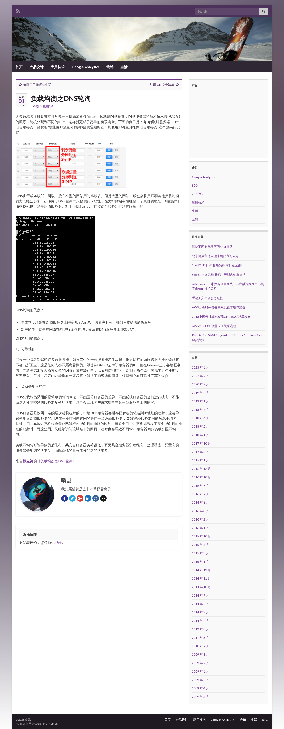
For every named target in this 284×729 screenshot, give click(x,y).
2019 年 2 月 (200, 393)
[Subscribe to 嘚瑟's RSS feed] (18, 10)
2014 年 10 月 (201, 587)
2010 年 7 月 (200, 646)
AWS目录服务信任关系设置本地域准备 (218, 307)
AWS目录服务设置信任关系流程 (214, 326)
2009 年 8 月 (200, 654)
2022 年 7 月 (200, 376)
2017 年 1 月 (200, 460)
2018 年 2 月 (200, 426)
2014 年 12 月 (201, 570)
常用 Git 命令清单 (162, 84)
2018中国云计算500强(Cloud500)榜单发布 (221, 316)
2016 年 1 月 (200, 528)
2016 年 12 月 (201, 469)
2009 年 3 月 (200, 697)
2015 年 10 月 (201, 536)
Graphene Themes (46, 723)
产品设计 (37, 67)
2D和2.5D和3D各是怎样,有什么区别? (217, 265)
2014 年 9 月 (200, 595)
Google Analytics (86, 67)
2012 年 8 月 (200, 629)
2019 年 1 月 (200, 401)
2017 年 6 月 (200, 452)
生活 (124, 67)
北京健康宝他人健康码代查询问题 (215, 256)
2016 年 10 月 (201, 477)
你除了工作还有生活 (37, 84)
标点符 (28, 461)
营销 (110, 67)
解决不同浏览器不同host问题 (212, 246)
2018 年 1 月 (200, 435)
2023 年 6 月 (200, 367)
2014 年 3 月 (200, 612)
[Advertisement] (229, 122)
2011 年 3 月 (200, 637)
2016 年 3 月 (200, 511)
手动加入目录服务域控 (207, 298)
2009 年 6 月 (200, 671)
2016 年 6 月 (200, 502)
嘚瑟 (36, 106)
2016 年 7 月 (200, 494)
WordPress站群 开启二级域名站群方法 (219, 274)
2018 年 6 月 (200, 418)
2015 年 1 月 (200, 561)
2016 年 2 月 (200, 519)
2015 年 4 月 (200, 545)
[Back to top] (274, 719)
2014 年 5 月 (200, 604)
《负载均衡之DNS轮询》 (56, 461)
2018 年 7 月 (200, 409)
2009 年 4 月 (200, 688)
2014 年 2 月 (200, 621)
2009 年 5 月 (200, 680)
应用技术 (58, 67)
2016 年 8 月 (200, 485)
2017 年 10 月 (201, 443)
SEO (138, 67)
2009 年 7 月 (200, 663)
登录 (58, 542)
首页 (19, 67)
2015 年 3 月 (200, 553)
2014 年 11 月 (201, 578)
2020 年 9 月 (200, 384)
